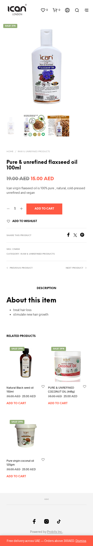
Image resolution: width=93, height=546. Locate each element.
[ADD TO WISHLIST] (43, 386)
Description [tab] (46, 288)
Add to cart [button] (16, 403)
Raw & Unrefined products (34, 151)
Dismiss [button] (80, 541)
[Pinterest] (83, 235)
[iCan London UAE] (34, 521)
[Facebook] (70, 235)
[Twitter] (77, 235)
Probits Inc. (55, 531)
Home (9, 151)
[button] (44, 10)
